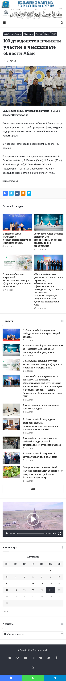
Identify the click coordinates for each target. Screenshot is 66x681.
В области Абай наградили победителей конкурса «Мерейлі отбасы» (17, 238)
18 (15, 590)
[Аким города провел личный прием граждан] (11, 410)
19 (24, 590)
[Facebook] (5, 193)
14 (42, 583)
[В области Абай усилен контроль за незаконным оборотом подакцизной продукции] (48, 222)
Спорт (47, 34)
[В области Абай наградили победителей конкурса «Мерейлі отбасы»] (17, 222)
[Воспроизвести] (6, 533)
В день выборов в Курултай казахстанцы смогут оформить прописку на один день (17, 280)
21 (42, 590)
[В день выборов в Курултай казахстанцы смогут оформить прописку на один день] (17, 263)
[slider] (30, 533)
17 (7, 590)
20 (33, 590)
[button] (33, 519)
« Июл (5, 611)
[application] (33, 519)
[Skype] (29, 193)
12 (24, 583)
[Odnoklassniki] (23, 193)
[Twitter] (11, 193)
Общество (28, 34)
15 (50, 583)
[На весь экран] (59, 533)
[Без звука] (54, 533)
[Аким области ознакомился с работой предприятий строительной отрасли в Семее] (11, 443)
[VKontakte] (17, 193)
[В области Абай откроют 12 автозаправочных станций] (11, 458)
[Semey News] (33, 13)
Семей (39, 34)
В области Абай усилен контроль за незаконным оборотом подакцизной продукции (48, 239)
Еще (33, 489)
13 (33, 583)
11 (15, 583)
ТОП (54, 34)
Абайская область (12, 34)
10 (7, 583)
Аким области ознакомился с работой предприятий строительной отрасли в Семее (42, 441)
